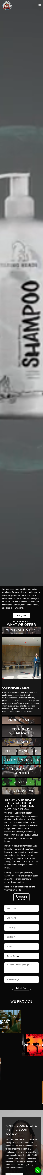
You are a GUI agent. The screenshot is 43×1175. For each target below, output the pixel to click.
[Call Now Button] (38, 1170)
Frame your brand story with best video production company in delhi (19, 804)
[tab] (21, 630)
